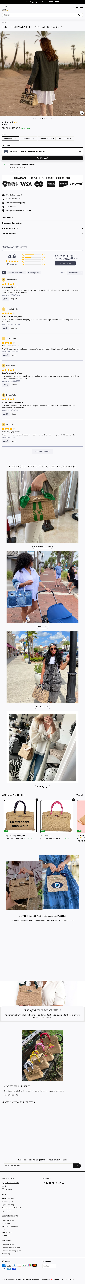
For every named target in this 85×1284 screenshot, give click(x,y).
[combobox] (42, 15)
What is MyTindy (8, 1199)
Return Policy (7, 1232)
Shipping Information (10, 1226)
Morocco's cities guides (11, 1248)
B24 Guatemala (42, 707)
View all (79, 795)
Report (14, 299)
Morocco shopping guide (11, 1251)
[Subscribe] (77, 1165)
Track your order (8, 1220)
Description (7, 218)
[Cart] (76, 8)
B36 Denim (42, 627)
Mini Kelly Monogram (42, 547)
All (4, 273)
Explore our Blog (8, 1205)
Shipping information (12, 223)
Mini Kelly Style (42, 787)
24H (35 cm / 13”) (28, 138)
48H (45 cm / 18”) (65, 138)
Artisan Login (7, 1254)
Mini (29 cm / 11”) (10, 138)
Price (4, 124)
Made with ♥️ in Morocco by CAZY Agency (58, 1279)
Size (4, 134)
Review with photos (17, 273)
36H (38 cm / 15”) (47, 138)
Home (4, 22)
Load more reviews (42, 452)
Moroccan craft (8, 1245)
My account (6, 1211)
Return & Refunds (10, 228)
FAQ (3, 1229)
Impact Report (7, 1202)
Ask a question (8, 233)
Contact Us (6, 1223)
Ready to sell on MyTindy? (11, 1208)
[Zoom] (82, 113)
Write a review (65, 263)
